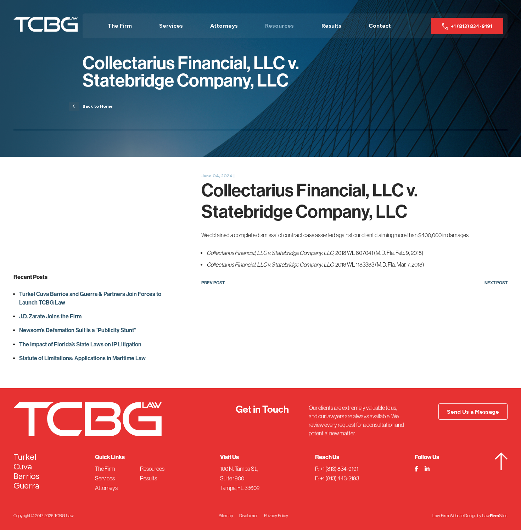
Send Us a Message (473, 411)
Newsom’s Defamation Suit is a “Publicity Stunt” (77, 330)
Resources (279, 25)
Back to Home (98, 106)
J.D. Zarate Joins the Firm (50, 316)
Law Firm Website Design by (456, 515)
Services (171, 25)
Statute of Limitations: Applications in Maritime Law (82, 358)
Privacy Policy (276, 515)
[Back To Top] (501, 468)
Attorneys (224, 25)
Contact (380, 25)
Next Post (496, 282)
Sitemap (226, 515)
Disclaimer (248, 515)
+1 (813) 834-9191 (471, 26)
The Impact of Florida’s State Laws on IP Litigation (80, 344)
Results (331, 25)
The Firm (120, 25)
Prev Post (213, 282)
